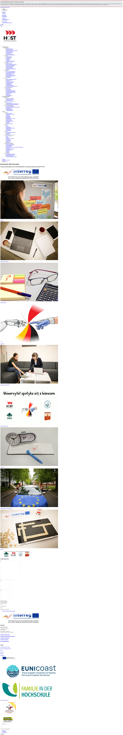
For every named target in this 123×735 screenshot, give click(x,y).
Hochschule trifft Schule (10, 121)
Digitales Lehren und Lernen (10, 65)
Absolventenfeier (8, 130)
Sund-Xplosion (8, 94)
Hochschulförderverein (9, 155)
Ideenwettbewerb (8, 83)
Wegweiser (8, 122)
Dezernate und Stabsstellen (10, 148)
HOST (3, 111)
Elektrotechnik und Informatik (10, 132)
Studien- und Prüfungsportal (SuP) (11, 64)
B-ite (1, 650)
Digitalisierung (8, 129)
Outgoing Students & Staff (10, 74)
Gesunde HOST (8, 119)
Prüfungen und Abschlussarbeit (11, 68)
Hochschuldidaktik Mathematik (11, 92)
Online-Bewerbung (9, 56)
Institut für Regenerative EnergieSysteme (12, 104)
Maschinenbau (8, 133)
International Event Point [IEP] (11, 75)
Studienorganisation (9, 63)
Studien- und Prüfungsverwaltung (11, 79)
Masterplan (8, 60)
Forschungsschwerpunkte (10, 99)
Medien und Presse (9, 120)
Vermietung (8, 150)
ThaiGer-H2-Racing (9, 95)
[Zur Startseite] (10, 44)
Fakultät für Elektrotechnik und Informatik (7, 636)
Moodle (1, 653)
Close (1, 26)
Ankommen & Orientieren (10, 66)
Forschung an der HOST (10, 98)
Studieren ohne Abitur (9, 52)
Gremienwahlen (8, 140)
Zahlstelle (7, 151)
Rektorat (7, 137)
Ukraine (7, 126)
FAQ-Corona (8, 77)
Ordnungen (8, 69)
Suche (1, 25)
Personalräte (8, 139)
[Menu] (0, 45)
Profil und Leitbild (9, 113)
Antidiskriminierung (9, 142)
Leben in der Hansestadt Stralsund (11, 156)
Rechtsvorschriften (9, 149)
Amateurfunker (8, 89)
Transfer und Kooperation (10, 106)
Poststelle (7, 152)
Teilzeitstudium (8, 53)
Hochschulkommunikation (10, 144)
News (7, 125)
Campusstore (8, 115)
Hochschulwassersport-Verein (10, 91)
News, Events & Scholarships (10, 71)
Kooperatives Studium (9, 51)
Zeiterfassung (2, 655)
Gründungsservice (9, 84)
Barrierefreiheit (4, 732)
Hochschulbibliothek (9, 145)
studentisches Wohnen (9, 61)
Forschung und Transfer (6, 96)
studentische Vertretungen (10, 81)
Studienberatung (8, 58)
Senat (7, 136)
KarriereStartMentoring (9, 82)
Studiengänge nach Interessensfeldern (12, 50)
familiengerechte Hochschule (10, 54)
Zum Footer (7, 7)
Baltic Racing (8, 88)
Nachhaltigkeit (8, 117)
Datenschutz (4, 730)
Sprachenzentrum (8, 76)
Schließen (1, 24)
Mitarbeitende (8, 116)
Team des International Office (10, 72)
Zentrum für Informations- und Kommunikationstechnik (14, 147)
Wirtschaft (7, 134)
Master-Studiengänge (9, 49)
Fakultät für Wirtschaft (4, 639)
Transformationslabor (9, 110)
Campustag (8, 59)
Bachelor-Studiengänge (9, 48)
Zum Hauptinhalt (3, 7)
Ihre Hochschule (8, 57)
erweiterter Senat (8, 135)
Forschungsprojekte (9, 100)
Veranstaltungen (8, 127)
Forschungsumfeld (9, 102)
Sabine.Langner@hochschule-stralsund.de (8, 611)
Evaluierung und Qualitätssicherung (11, 86)
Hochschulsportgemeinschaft (10, 90)
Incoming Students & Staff (10, 73)
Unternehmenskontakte (9, 85)
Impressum (4, 731)
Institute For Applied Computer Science (12, 103)
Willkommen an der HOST (10, 114)
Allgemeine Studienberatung (5, 634)
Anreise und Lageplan (9, 123)
